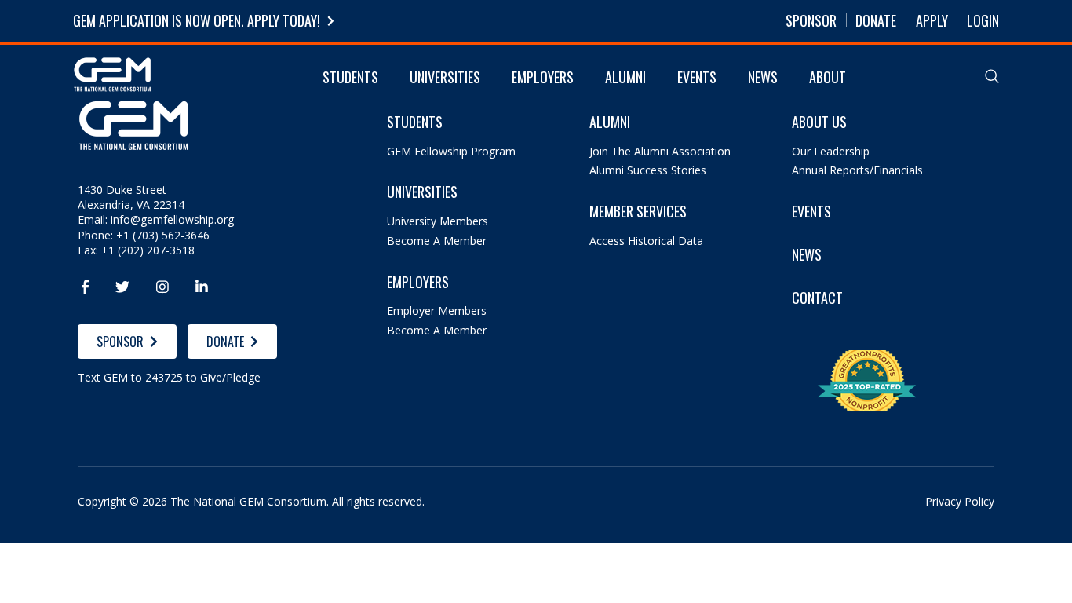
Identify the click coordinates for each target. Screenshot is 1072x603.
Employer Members (437, 310)
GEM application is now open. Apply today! (196, 21)
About (827, 77)
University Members (437, 221)
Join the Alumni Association (660, 151)
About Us (819, 122)
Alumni (625, 77)
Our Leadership (831, 151)
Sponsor (811, 20)
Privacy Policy (959, 501)
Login (983, 20)
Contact (817, 298)
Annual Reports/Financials (857, 170)
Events (696, 77)
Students (350, 77)
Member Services (638, 211)
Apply (932, 20)
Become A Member (437, 240)
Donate (875, 20)
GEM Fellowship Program (451, 151)
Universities (445, 77)
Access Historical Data (646, 240)
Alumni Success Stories (647, 170)
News (763, 77)
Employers (543, 77)
